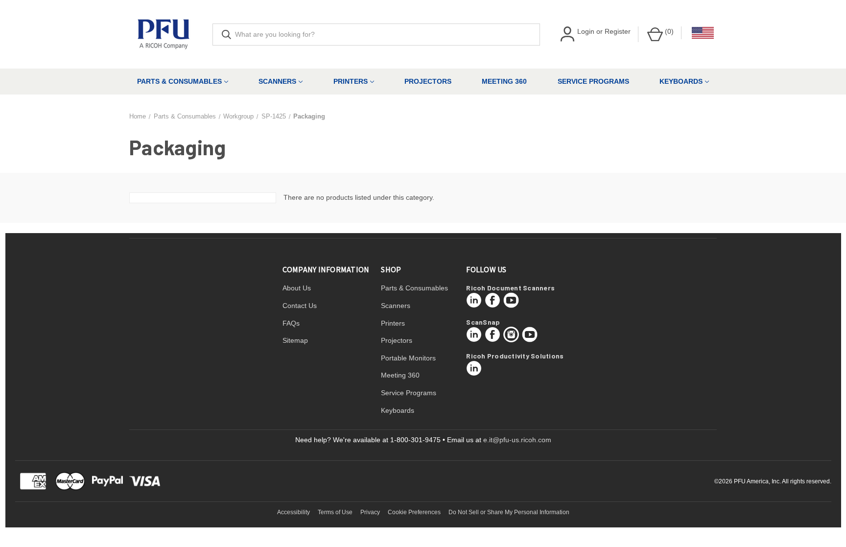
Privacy (370, 512)
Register (618, 31)
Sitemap (295, 340)
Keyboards (681, 81)
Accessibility (293, 512)
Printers (350, 81)
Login (585, 31)
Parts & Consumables (179, 81)
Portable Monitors (408, 358)
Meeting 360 (504, 81)
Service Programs (593, 81)
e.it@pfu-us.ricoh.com (517, 440)
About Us (296, 288)
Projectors (427, 81)
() (668, 31)
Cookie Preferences (414, 512)
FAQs (291, 323)
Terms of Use (335, 512)
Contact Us (299, 305)
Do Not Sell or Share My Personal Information (508, 512)
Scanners (277, 81)
